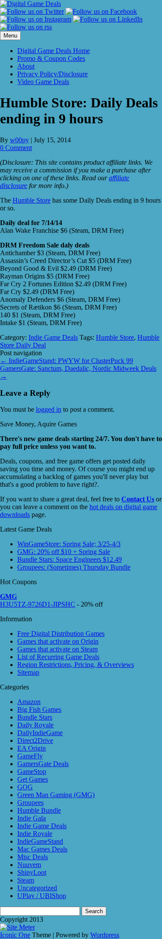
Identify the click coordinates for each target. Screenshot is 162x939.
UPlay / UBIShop (41, 895)
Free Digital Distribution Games (61, 633)
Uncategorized (37, 888)
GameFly (30, 756)
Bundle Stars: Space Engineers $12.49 (69, 559)
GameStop (31, 771)
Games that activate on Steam (57, 649)
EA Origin (31, 748)
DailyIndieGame (40, 732)
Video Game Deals (43, 81)
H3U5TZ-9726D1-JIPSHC (37, 604)
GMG (8, 596)
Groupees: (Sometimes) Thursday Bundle (73, 567)
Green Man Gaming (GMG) (56, 794)
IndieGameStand (40, 841)
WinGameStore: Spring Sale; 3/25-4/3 (69, 544)
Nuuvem (29, 864)
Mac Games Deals (42, 849)
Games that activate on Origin (57, 641)
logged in (48, 409)
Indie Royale (34, 833)
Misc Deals (32, 857)
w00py (19, 140)
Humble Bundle (39, 810)
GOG (25, 787)
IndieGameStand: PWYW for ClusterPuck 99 (66, 360)
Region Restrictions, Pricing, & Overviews (75, 664)
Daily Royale (35, 725)
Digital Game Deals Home (53, 50)
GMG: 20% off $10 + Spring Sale (63, 551)
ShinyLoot (31, 872)
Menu (10, 35)
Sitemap (28, 672)
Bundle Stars (34, 717)
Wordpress (104, 935)
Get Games (32, 779)
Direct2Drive (35, 740)
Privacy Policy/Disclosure (52, 74)
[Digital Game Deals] (30, 3)
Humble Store (32, 200)
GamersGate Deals (43, 763)
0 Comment (16, 147)
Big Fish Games (39, 709)
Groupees (30, 802)
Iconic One (15, 935)
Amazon (29, 701)
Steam (25, 880)
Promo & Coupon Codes (51, 58)
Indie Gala (31, 818)
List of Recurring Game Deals (58, 656)
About (26, 66)
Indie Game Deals (53, 337)
